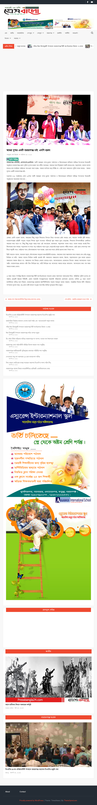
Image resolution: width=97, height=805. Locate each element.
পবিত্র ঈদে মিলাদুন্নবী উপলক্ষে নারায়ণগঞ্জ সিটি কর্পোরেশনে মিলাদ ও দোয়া (39, 46)
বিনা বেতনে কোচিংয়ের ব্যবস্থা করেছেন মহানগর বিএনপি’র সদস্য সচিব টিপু (28, 363)
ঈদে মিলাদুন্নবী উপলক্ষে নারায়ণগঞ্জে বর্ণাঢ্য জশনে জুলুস (22, 333)
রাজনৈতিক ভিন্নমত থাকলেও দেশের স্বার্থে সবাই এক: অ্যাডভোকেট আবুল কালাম (30, 321)
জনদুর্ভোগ (75, 33)
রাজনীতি (59, 33)
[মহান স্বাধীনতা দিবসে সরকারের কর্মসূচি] (48, 679)
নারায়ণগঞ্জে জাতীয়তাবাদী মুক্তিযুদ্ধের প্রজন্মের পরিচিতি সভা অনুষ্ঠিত (26, 351)
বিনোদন (7, 38)
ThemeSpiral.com (70, 801)
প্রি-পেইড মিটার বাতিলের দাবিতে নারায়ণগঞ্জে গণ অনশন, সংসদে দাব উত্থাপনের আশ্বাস (32, 339)
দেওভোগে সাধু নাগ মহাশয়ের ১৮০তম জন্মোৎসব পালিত (23, 357)
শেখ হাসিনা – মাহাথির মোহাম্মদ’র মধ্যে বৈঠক (77, 299)
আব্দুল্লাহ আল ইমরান (12, 155)
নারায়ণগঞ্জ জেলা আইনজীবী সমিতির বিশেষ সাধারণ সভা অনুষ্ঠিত (25, 345)
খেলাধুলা (39, 33)
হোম (6, 33)
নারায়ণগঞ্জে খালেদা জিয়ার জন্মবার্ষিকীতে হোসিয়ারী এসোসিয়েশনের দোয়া (28, 369)
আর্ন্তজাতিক (20, 33)
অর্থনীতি (67, 33)
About (7, 792)
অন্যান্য (16, 38)
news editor (9, 708)
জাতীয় (12, 33)
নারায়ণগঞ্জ (49, 33)
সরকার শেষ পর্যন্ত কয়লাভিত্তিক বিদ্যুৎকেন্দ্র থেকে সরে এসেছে (24, 299)
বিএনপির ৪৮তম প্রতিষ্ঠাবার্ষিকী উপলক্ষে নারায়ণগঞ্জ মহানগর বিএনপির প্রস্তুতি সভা (30, 315)
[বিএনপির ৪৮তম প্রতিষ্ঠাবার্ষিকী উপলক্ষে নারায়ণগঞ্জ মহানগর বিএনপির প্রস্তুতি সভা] (48, 744)
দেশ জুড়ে (29, 33)
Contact (23, 792)
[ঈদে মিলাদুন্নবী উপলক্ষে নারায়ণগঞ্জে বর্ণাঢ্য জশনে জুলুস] (68, 46)
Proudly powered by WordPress (31, 801)
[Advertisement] (48, 69)
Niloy (7, 773)
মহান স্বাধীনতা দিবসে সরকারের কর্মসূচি (18, 704)
